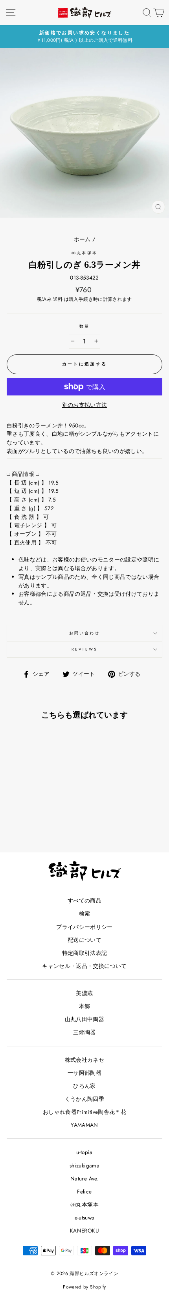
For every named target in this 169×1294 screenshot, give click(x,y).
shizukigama (84, 1165)
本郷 (84, 1006)
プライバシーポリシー (84, 927)
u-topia (84, 1152)
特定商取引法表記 (84, 953)
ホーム (82, 239)
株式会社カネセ (84, 1060)
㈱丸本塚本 (84, 253)
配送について (84, 940)
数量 (84, 326)
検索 (84, 913)
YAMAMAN (84, 1125)
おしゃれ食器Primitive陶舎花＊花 (84, 1112)
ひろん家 (84, 1086)
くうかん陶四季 (84, 1099)
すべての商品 (84, 900)
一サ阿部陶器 (84, 1073)
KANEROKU (84, 1230)
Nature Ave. (84, 1178)
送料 (58, 299)
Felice (84, 1191)
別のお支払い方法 (84, 405)
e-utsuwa (85, 1217)
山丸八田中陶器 (84, 1019)
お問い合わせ (84, 633)
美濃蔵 (84, 993)
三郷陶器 (84, 1032)
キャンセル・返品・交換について (84, 966)
